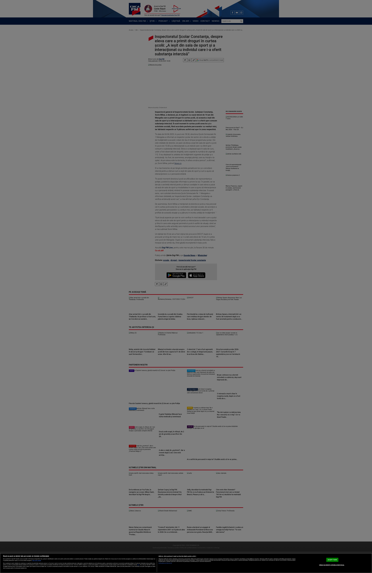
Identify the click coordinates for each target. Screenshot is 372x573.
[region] (186, 563)
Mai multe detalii (36, 560)
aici (138, 564)
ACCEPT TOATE (332, 559)
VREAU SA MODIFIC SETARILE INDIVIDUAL (331, 565)
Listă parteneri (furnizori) (165, 563)
